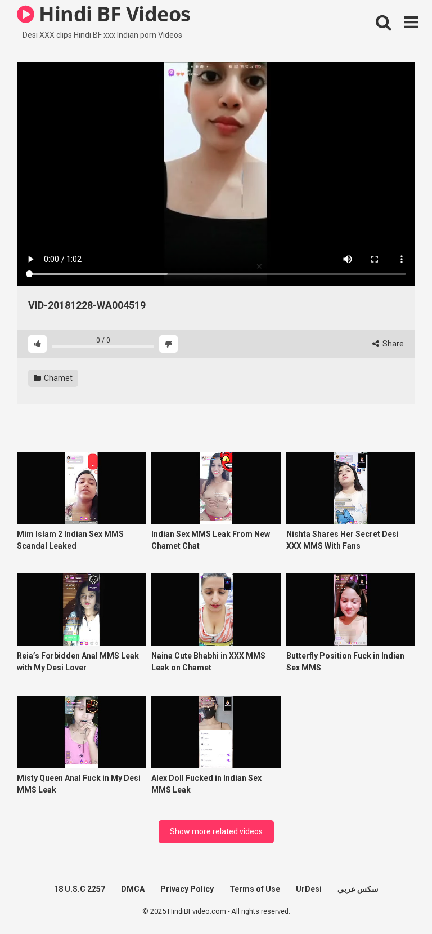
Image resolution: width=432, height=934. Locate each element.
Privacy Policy (187, 888)
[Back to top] (394, 899)
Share (392, 343)
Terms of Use (255, 888)
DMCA (133, 888)
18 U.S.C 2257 (79, 888)
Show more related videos (216, 831)
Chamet (57, 378)
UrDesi (309, 888)
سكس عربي (358, 888)
